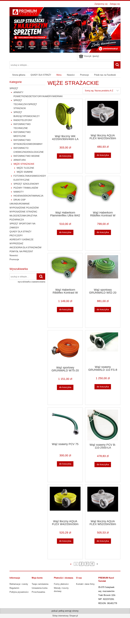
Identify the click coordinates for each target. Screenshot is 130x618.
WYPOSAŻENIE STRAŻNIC (23, 211)
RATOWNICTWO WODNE (26, 156)
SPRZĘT (14, 88)
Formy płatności (61, 584)
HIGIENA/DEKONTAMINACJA (28, 195)
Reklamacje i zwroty (19, 584)
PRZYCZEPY (16, 235)
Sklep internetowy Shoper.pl (65, 615)
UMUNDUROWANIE (20, 203)
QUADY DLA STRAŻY (20, 231)
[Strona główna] (65, 29)
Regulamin (14, 588)
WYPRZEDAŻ (16, 243)
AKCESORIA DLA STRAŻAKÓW (25, 247)
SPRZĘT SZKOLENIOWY (26, 184)
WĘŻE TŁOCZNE (25, 168)
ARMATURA (19, 160)
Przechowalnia (38, 592)
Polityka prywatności (19, 592)
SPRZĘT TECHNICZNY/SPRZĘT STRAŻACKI (25, 104)
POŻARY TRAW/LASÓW (25, 187)
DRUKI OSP (19, 199)
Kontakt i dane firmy (85, 584)
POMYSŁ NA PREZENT (21, 251)
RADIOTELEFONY (22, 120)
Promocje (14, 259)
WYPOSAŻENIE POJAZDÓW (24, 207)
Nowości (14, 255)
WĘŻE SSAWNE (25, 172)
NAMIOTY (18, 191)
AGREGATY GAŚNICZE (21, 239)
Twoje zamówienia (40, 584)
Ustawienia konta (39, 588)
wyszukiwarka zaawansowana (31, 282)
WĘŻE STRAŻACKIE (23, 164)
